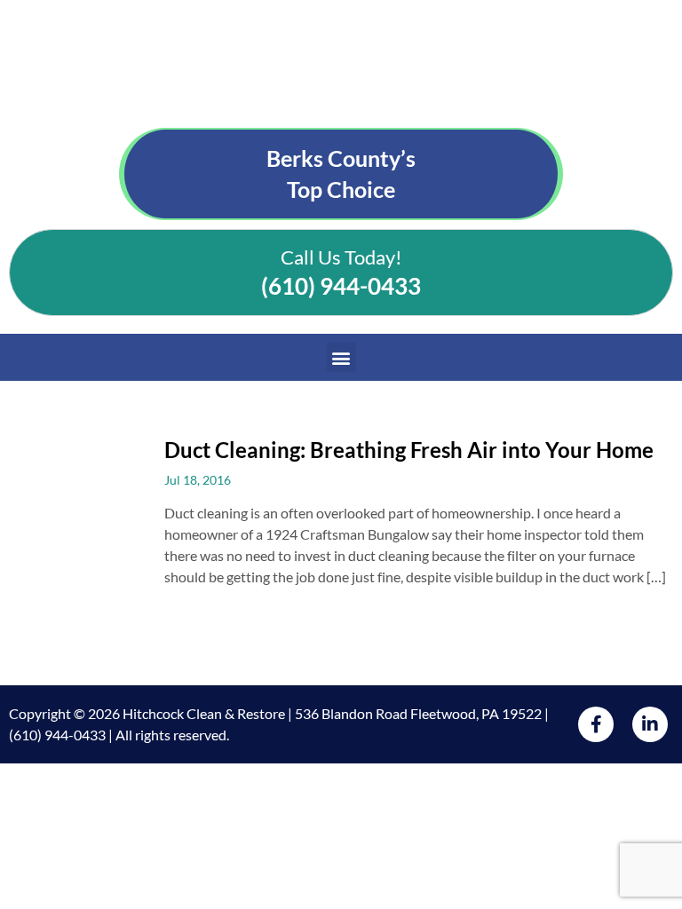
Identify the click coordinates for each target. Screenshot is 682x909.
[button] (341, 357)
